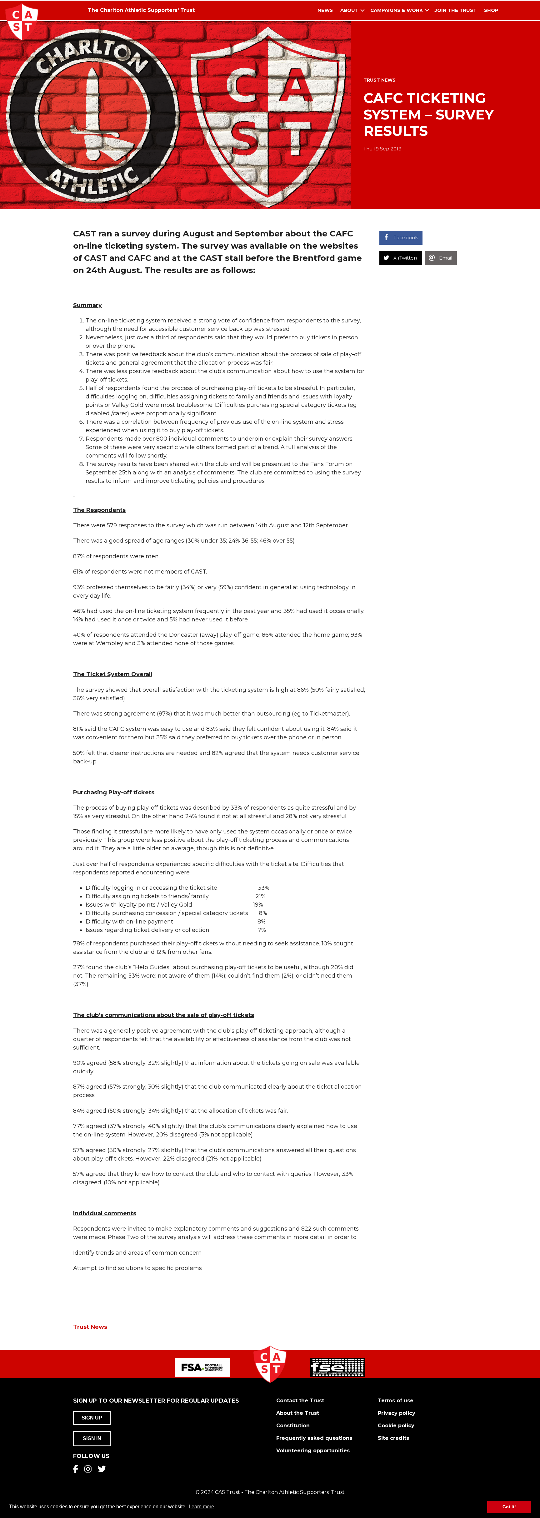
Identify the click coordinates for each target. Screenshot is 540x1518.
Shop (491, 10)
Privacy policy (396, 1413)
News (325, 10)
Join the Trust (456, 10)
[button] (362, 10)
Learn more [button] (201, 1506)
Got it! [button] (509, 1506)
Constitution (293, 1426)
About (349, 10)
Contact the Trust (300, 1401)
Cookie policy (396, 1426)
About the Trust (297, 1413)
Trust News (379, 80)
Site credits (393, 1438)
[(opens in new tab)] (202, 1367)
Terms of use (395, 1401)
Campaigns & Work (396, 10)
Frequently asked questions (314, 1438)
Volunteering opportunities (313, 1451)
